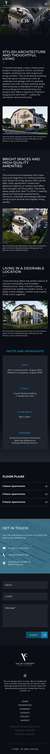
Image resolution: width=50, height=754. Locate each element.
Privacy (24, 716)
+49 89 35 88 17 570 (18, 555)
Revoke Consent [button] (25, 734)
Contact (25, 712)
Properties (25, 705)
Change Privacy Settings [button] (25, 726)
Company (25, 709)
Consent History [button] (25, 730)
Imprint (25, 720)
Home (25, 701)
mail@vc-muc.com (18, 548)
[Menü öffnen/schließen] (44, 4)
